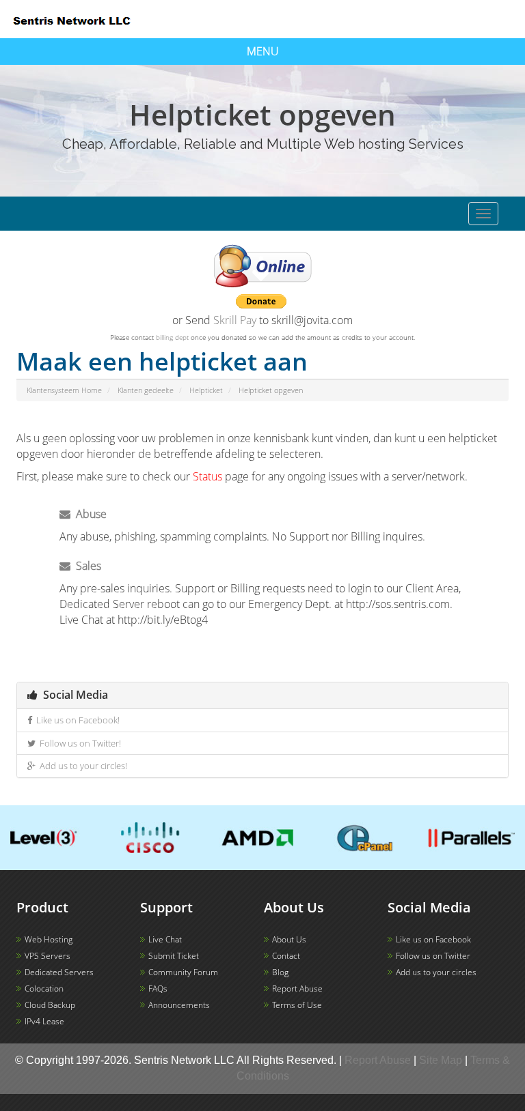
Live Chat (165, 939)
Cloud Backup (50, 1005)
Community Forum (183, 972)
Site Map (440, 1060)
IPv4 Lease (44, 1021)
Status (207, 476)
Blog (280, 972)
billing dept (172, 337)
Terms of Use (297, 1005)
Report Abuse (297, 988)
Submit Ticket (173, 956)
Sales (85, 565)
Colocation (44, 988)
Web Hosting (48, 939)
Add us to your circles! (81, 766)
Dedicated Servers (59, 972)
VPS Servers (47, 956)
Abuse (88, 513)
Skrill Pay (234, 320)
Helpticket (206, 390)
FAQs (157, 988)
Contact (286, 956)
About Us (289, 939)
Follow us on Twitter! (78, 743)
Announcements (179, 1005)
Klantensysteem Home (64, 390)
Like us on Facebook (433, 939)
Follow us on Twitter (433, 956)
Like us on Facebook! (76, 720)
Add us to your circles (436, 972)
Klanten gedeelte (146, 390)
